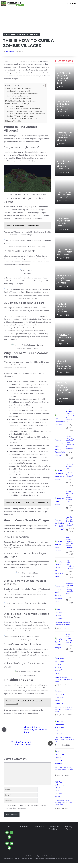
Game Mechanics (19, 34)
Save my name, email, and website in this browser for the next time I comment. (27, 806)
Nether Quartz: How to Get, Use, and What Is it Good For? (63, 709)
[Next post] (50, 743)
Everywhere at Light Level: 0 (20, 91)
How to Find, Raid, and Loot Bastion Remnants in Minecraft (64, 107)
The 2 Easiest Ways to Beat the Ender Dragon (69, 543)
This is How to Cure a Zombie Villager (64, 337)
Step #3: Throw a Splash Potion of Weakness (26, 111)
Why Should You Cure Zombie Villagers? (21, 101)
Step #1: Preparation (17, 106)
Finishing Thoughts (13, 121)
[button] (43, 85)
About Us (39, 827)
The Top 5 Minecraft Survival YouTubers (62, 624)
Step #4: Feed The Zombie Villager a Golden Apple (27, 113)
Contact (24, 827)
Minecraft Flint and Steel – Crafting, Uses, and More (69, 589)
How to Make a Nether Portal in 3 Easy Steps (64, 251)
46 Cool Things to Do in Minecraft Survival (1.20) (69, 497)
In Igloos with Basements (19, 96)
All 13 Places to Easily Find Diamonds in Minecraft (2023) (64, 78)
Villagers (33, 34)
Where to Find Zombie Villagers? (18, 88)
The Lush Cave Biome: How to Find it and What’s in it (64, 740)
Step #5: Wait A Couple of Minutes (22, 116)
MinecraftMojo (10, 51)
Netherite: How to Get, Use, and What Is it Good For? (64, 770)
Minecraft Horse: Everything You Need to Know (35, 729)
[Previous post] (4, 730)
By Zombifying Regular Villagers (21, 98)
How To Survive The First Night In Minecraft (64, 194)
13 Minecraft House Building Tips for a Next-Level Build (64, 803)
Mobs (6, 34)
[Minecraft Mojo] (12, 3)
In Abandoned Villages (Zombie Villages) (24, 93)
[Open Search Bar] (67, 3)
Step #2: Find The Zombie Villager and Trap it (25, 109)
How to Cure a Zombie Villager (17, 103)
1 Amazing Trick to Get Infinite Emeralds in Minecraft (70, 470)
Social (9, 827)
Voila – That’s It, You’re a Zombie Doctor (24, 118)
